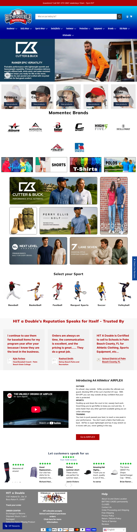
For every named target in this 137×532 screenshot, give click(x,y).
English (111, 530)
